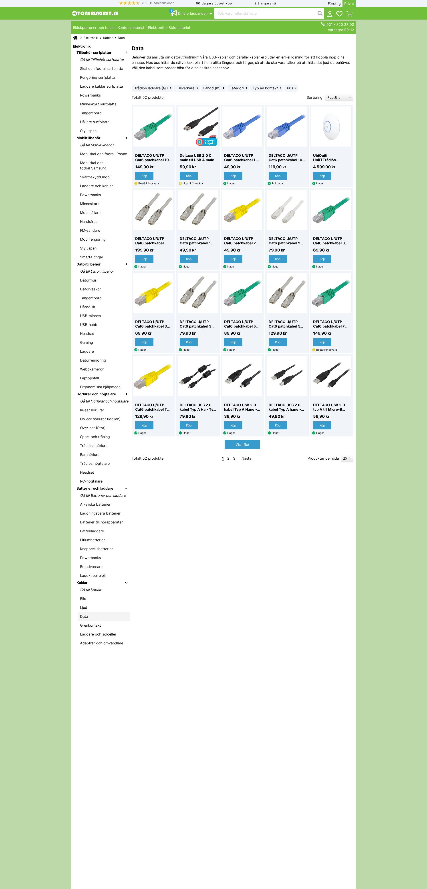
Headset (87, 333)
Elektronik (91, 38)
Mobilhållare (90, 212)
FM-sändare (90, 230)
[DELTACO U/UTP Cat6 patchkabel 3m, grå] (198, 293)
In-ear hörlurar (92, 410)
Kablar (108, 38)
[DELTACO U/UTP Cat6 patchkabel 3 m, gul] (153, 293)
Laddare (87, 351)
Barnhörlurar (90, 454)
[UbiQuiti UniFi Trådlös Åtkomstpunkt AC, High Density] (331, 127)
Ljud (83, 607)
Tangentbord (91, 113)
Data (84, 616)
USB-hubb (88, 324)
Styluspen (88, 131)
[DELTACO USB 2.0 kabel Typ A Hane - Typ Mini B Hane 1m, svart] (242, 376)
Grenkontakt (90, 625)
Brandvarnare (91, 566)
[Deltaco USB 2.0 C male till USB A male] (198, 127)
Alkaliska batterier (95, 504)
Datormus (88, 280)
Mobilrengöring (93, 239)
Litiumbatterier (92, 540)
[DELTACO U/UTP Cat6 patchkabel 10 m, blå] (287, 127)
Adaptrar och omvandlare (101, 643)
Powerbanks (90, 95)
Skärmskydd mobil (95, 177)
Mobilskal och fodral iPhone (103, 154)
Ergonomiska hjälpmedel (100, 387)
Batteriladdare (92, 531)
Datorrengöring (93, 360)
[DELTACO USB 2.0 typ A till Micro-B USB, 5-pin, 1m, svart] (331, 376)
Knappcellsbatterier (96, 549)
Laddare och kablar (96, 186)
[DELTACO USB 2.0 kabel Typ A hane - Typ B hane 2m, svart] (287, 376)
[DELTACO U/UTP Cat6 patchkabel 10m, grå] (153, 210)
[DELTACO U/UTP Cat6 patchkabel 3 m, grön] (331, 210)
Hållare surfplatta (94, 122)
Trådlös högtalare (95, 463)
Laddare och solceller (98, 634)
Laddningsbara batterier (100, 513)
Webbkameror (92, 369)
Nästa (246, 458)
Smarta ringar (91, 257)
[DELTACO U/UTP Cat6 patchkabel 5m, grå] (287, 293)
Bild (83, 598)
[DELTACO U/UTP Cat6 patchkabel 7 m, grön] (331, 293)
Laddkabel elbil (93, 575)
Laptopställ (89, 378)
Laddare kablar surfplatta (101, 86)
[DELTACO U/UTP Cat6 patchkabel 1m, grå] (198, 210)
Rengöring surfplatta (97, 77)
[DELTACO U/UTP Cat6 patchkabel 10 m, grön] (153, 127)
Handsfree (88, 221)
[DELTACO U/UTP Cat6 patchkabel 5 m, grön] (242, 293)
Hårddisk (87, 307)
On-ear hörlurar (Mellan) (100, 419)
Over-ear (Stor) (93, 428)
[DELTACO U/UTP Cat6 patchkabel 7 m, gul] (153, 376)
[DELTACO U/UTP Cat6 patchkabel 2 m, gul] (242, 210)
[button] (146, 3)
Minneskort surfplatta (98, 104)
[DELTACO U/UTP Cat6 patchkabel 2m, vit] (287, 210)
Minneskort (89, 203)
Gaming (86, 342)
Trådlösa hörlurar (94, 445)
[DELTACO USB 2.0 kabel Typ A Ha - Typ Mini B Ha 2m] (198, 376)
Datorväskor (90, 289)
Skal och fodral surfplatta (101, 68)
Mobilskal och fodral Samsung (93, 165)
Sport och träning (95, 436)
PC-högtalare (91, 481)
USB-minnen (90, 316)
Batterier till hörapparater (101, 522)
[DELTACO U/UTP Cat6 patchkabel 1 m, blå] (242, 127)
